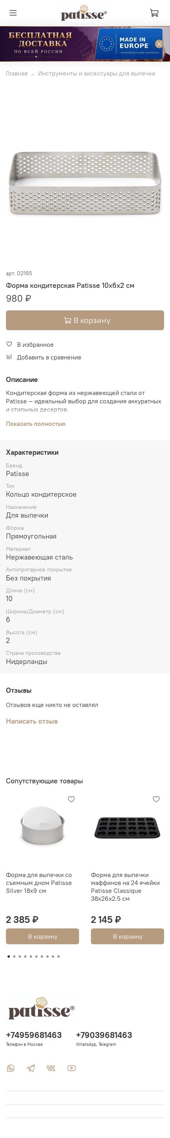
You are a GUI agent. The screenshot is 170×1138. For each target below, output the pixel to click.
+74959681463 (34, 1035)
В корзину (42, 936)
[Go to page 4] (25, 956)
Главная (17, 73)
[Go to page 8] (47, 956)
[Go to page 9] (53, 956)
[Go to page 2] (14, 956)
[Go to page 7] (42, 956)
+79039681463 (104, 1035)
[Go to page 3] (20, 956)
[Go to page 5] (31, 956)
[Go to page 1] (9, 956)
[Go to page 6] (36, 956)
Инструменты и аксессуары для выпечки (96, 73)
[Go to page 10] (58, 956)
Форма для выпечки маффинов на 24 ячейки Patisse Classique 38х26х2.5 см (125, 886)
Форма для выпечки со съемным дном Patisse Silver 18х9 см (39, 882)
